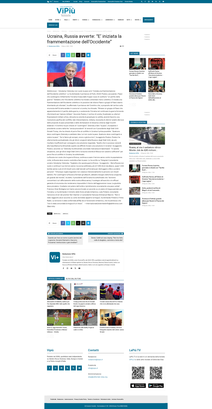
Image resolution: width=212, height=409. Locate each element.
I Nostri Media (129, 1)
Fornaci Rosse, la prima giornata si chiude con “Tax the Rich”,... (137, 73)
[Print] (83, 55)
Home (50, 20)
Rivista (137, 20)
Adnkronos (109, 20)
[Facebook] (145, 1)
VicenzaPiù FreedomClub (98, 1)
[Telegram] (88, 55)
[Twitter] (159, 1)
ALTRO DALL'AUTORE (73, 279)
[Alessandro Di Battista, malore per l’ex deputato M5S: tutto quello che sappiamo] (59, 291)
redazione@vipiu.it (95, 359)
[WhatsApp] (73, 55)
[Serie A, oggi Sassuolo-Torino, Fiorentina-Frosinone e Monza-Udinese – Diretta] (59, 317)
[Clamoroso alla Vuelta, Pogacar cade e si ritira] (85, 317)
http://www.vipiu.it (67, 257)
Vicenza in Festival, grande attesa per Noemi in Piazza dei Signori (137, 96)
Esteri (57, 20)
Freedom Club (53, 25)
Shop (80, 1)
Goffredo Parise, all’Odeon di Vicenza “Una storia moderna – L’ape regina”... (153, 179)
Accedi (75, 1)
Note (128, 20)
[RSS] (156, 1)
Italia (66, 20)
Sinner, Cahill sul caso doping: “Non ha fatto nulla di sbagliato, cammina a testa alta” (107, 239)
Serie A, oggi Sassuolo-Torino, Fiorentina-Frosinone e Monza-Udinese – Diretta (57, 330)
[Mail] (152, 1)
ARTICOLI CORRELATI (55, 279)
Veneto (75, 20)
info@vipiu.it (93, 368)
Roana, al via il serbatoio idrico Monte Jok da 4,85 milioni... (145, 149)
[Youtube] (163, 1)
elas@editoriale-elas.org (97, 377)
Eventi (131, 68)
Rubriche (121, 20)
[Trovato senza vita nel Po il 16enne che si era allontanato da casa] (112, 291)
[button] (141, 1)
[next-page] (52, 336)
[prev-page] (48, 336)
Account (86, 1)
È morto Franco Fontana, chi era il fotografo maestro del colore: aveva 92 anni (112, 330)
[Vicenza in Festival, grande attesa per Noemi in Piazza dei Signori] (137, 86)
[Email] (78, 55)
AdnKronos (57, 213)
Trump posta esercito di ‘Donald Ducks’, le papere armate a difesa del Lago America (84, 304)
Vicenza (84, 20)
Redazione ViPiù (54, 46)
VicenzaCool (96, 20)
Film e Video (152, 68)
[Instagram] (148, 1)
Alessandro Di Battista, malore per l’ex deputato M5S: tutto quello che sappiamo (58, 304)
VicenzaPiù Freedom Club (115, 1)
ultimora (65, 213)
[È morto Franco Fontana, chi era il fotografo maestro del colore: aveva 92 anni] (112, 317)
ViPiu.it (132, 359)
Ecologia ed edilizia (135, 143)
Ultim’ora (64, 31)
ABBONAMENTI (148, 20)
